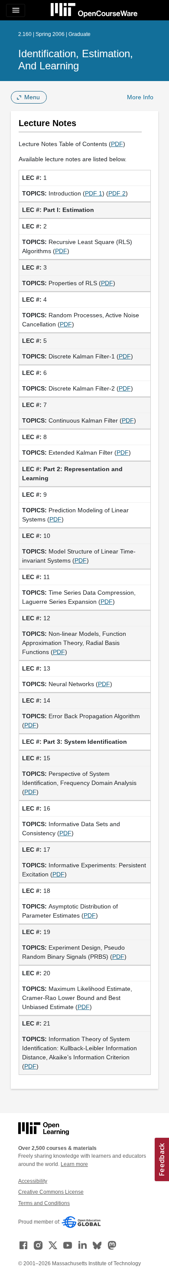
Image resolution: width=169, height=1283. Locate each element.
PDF (117, 143)
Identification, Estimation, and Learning (75, 60)
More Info (140, 97)
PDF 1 (93, 193)
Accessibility (32, 1181)
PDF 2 (117, 193)
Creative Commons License (51, 1192)
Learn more (74, 1164)
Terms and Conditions (44, 1203)
